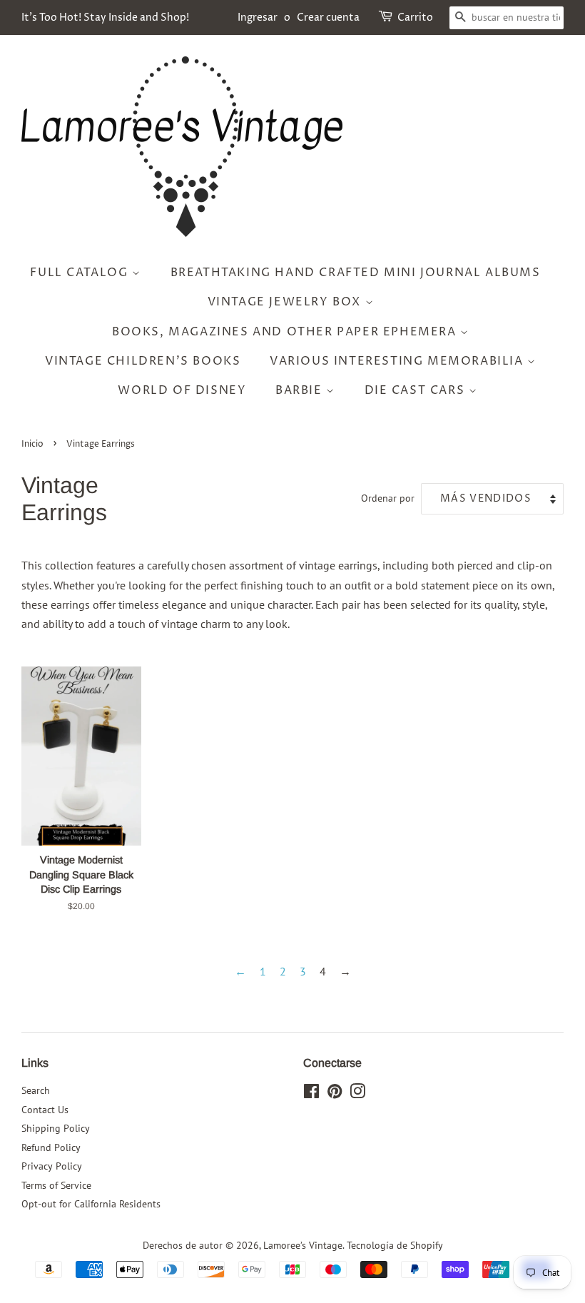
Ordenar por (387, 498)
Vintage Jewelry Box (286, 302)
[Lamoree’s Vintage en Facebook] (311, 1093)
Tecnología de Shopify (395, 1245)
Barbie (300, 390)
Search (35, 1090)
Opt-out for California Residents (91, 1203)
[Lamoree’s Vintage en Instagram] (357, 1093)
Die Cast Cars (417, 390)
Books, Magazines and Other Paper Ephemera (286, 332)
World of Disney (182, 390)
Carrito (415, 17)
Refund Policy (51, 1147)
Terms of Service (56, 1185)
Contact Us (44, 1109)
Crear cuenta (328, 17)
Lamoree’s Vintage (302, 1245)
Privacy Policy (51, 1166)
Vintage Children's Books (142, 361)
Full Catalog (81, 272)
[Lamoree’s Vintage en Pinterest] (334, 1093)
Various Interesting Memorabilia (398, 361)
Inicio (32, 444)
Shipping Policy (55, 1128)
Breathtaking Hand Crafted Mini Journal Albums (356, 272)
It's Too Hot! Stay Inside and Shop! (105, 17)
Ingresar (258, 17)
